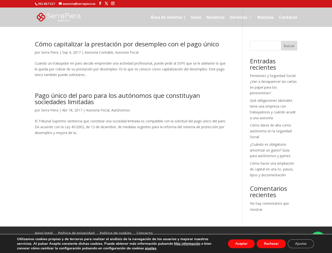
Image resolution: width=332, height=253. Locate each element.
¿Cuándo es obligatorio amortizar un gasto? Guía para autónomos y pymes (270, 150)
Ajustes (301, 243)
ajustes (150, 248)
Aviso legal (44, 233)
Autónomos (120, 110)
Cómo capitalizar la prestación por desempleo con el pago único (127, 44)
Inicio (196, 18)
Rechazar (271, 243)
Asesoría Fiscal (127, 52)
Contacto (288, 18)
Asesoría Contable (99, 52)
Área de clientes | (168, 18)
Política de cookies (115, 233)
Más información (187, 243)
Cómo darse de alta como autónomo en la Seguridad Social (271, 131)
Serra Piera (49, 52)
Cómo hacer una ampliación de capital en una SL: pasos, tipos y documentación (272, 169)
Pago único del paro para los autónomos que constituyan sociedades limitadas (117, 98)
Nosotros (216, 18)
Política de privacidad (76, 233)
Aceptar (241, 243)
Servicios (238, 18)
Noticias (265, 18)
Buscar (289, 45)
